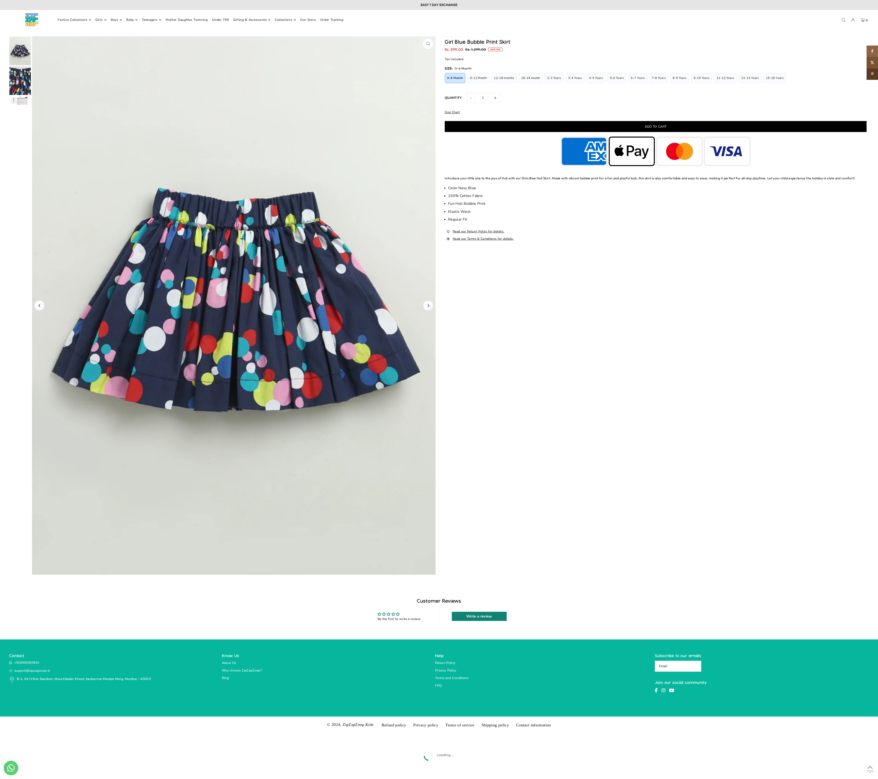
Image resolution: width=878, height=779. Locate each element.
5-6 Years (617, 78)
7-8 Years (659, 78)
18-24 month (530, 78)
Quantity (453, 98)
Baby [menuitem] (130, 20)
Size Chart (452, 112)
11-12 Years (725, 78)
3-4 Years (575, 78)
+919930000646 (26, 662)
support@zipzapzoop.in (32, 670)
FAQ (438, 685)
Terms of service (459, 725)
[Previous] (39, 305)
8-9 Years (679, 78)
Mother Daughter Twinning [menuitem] (187, 20)
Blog (225, 678)
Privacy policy (425, 725)
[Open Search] (843, 20)
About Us (229, 663)
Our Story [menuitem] (308, 20)
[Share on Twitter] (872, 62)
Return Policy (445, 663)
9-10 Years (701, 78)
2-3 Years (554, 78)
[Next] (428, 305)
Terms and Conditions (451, 678)
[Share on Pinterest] (872, 74)
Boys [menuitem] (114, 20)
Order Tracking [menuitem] (331, 20)
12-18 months (504, 78)
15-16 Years (775, 78)
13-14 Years (750, 78)
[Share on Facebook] (872, 51)
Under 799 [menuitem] (220, 20)
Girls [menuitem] (99, 20)
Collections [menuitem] (283, 20)
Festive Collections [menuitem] (72, 20)
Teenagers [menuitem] (150, 20)
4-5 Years (596, 78)
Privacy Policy (445, 670)
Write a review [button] (479, 616)
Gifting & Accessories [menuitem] (250, 20)
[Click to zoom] (428, 44)
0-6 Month (455, 78)
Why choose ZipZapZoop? (242, 670)
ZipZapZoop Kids (358, 724)
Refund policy (394, 725)
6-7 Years (638, 78)
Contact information (533, 725)
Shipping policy (495, 725)
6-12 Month (478, 78)
